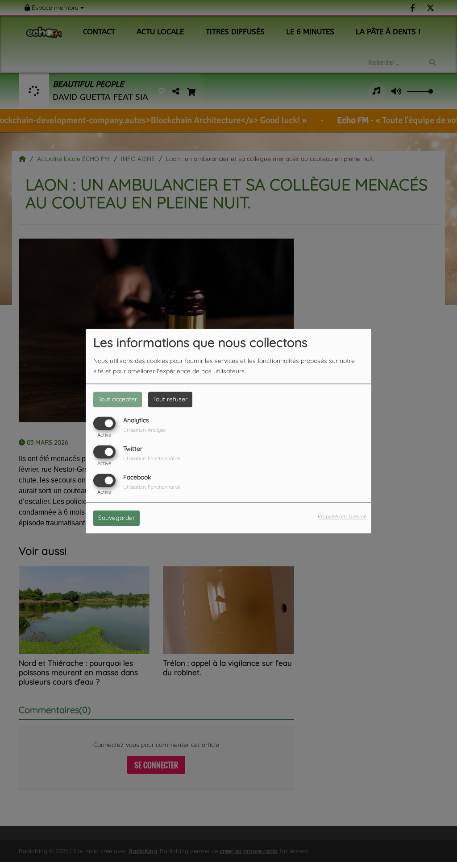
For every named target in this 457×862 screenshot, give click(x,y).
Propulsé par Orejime (342, 516)
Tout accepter (117, 399)
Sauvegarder (116, 518)
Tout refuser (170, 399)
